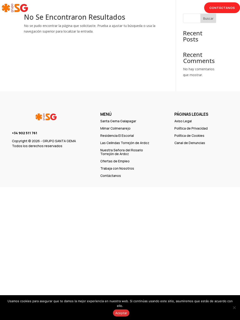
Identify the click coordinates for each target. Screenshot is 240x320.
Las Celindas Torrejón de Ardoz (124, 143)
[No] (234, 307)
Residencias (65, 8)
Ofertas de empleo (102, 8)
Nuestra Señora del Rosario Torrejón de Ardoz (121, 152)
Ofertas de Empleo (115, 161)
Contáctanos (222, 8)
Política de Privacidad (191, 128)
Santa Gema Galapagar (118, 121)
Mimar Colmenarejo (115, 128)
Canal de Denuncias (189, 143)
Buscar (208, 18)
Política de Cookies (189, 135)
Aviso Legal (183, 121)
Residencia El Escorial (117, 135)
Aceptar (121, 313)
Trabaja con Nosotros (144, 8)
